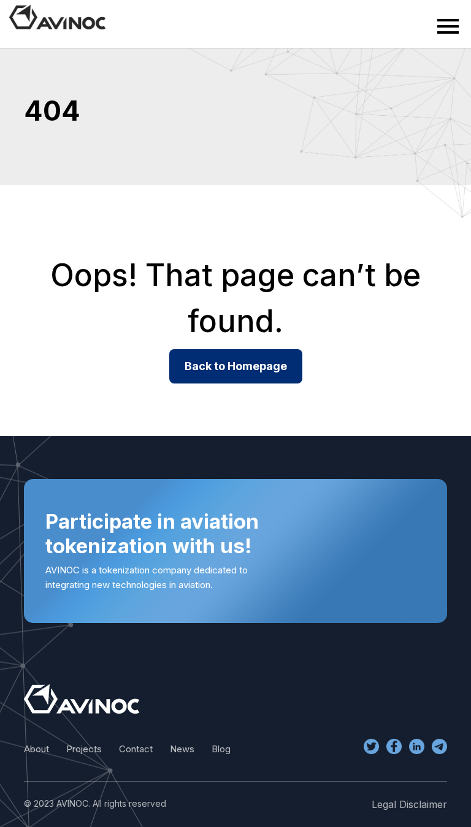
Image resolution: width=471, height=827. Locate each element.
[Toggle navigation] (448, 26)
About (36, 749)
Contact (136, 749)
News (182, 749)
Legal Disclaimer (409, 804)
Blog (221, 749)
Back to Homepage (236, 366)
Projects (84, 749)
